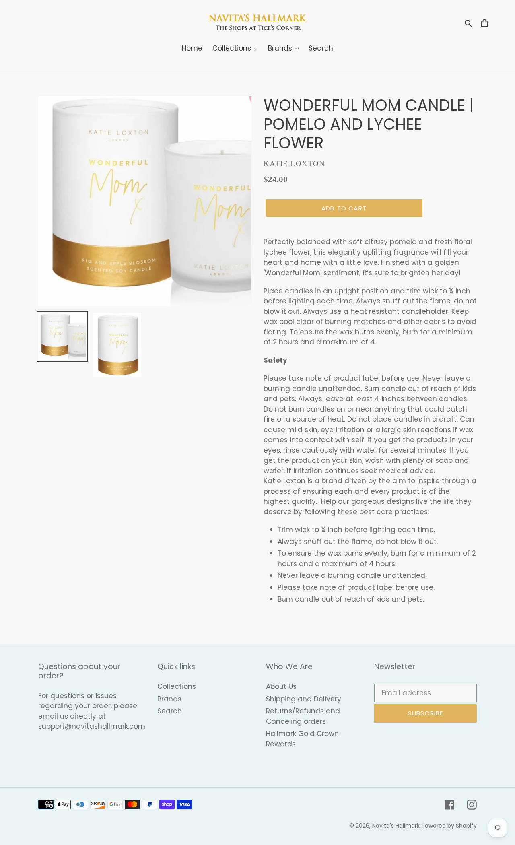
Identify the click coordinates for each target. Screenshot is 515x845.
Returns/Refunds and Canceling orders (303, 716)
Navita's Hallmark (396, 826)
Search (169, 711)
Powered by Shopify (449, 826)
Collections (176, 686)
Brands (169, 699)
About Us (281, 686)
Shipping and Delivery (303, 699)
